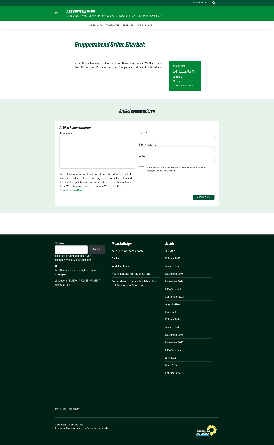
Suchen (59, 243)
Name (143, 133)
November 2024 (174, 281)
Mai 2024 (170, 312)
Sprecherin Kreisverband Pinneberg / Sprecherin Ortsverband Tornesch (114, 15)
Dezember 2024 (174, 273)
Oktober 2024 (173, 289)
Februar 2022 (172, 373)
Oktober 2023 (173, 350)
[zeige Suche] (213, 3)
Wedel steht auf (121, 266)
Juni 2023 (170, 357)
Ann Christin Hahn (81, 11)
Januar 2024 (172, 327)
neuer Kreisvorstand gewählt (128, 251)
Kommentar (67, 133)
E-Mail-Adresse (148, 144)
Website (143, 156)
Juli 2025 (170, 251)
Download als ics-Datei (183, 85)
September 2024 (174, 296)
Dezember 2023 (174, 334)
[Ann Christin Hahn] (59, 13)
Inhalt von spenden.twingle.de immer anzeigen (76, 272)
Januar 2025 (172, 266)
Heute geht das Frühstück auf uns (131, 273)
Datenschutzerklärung (72, 190)
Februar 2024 (172, 319)
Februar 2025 (172, 258)
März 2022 (171, 365)
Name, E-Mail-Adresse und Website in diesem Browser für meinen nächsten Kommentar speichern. (176, 169)
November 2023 (174, 342)
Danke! (116, 258)
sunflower (77, 428)
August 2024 (172, 304)
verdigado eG (105, 428)
